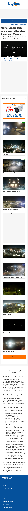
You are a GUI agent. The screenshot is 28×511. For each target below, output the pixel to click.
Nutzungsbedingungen (7, 501)
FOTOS (4, 362)
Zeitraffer (4, 60)
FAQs (3, 498)
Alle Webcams (14, 357)
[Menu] (24, 21)
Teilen (23, 60)
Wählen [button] (17, 60)
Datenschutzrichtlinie (7, 507)
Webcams (13, 21)
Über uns (4, 485)
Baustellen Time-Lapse (7, 492)
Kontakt (4, 495)
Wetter (10, 60)
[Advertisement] (14, 14)
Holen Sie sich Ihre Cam (8, 488)
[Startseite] (3, 21)
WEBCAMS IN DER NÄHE (8, 98)
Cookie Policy (5, 504)
